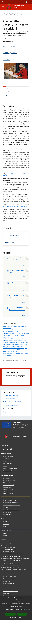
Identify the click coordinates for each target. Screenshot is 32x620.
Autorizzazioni (7, 512)
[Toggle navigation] (3, 6)
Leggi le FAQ (6, 581)
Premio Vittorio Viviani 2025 (10, 351)
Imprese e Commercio (8, 485)
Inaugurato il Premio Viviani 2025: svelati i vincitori (16, 350)
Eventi (5, 535)
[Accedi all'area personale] (26, 2)
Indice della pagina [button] (9, 84)
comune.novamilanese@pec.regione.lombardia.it (16, 558)
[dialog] (16, 608)
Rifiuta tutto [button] (22, 614)
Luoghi (5, 533)
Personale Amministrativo (10, 468)
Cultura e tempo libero (9, 481)
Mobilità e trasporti (8, 493)
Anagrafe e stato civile (9, 478)
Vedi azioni (12, 46)
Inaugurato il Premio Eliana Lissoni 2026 (13, 346)
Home (3, 13)
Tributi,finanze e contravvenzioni (11, 505)
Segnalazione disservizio (9, 579)
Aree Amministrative (8, 459)
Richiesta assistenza (8, 583)
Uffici (4, 461)
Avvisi (4, 526)
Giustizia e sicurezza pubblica (10, 502)
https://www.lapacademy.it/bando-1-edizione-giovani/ (15, 206)
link (16, 611)
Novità (8, 13)
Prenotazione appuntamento (10, 576)
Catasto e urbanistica (8, 489)
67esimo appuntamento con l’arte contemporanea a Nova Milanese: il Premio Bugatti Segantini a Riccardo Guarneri (16, 335)
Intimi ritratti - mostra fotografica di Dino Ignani (15, 348)
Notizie (5, 521)
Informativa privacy (8, 593)
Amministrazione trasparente (10, 591)
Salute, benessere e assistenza (11, 510)
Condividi (5, 46)
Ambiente (5, 507)
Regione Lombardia (7, 2)
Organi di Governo (8, 456)
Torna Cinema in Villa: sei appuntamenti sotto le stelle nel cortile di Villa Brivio (15, 330)
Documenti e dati (7, 471)
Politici (5, 466)
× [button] (30, 597)
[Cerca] (29, 7)
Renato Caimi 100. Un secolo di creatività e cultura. (16, 339)
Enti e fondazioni (7, 463)
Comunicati (15, 13)
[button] (16, 617)
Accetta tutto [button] (10, 614)
